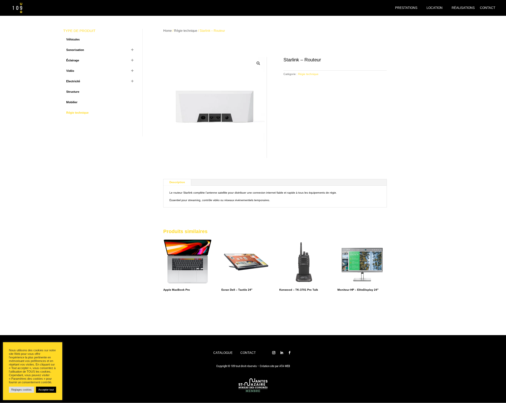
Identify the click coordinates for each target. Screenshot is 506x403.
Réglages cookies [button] (21, 389)
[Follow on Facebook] (289, 353)
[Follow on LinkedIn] (281, 353)
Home (167, 30)
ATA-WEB (284, 366)
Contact (248, 352)
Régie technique (185, 30)
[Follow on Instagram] (274, 353)
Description (177, 182)
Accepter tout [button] (46, 389)
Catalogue (223, 352)
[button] (258, 63)
